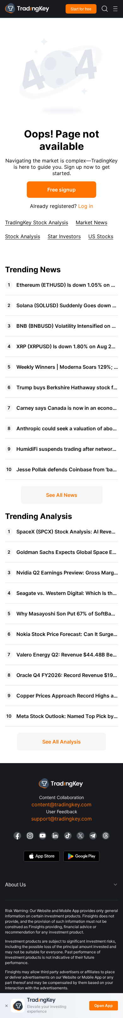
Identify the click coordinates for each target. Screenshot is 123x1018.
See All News (61, 495)
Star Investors (64, 236)
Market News (91, 222)
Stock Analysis (22, 236)
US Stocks (100, 236)
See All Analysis (61, 741)
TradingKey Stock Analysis (36, 222)
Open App (103, 1005)
